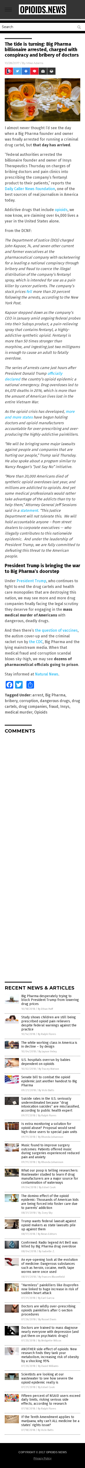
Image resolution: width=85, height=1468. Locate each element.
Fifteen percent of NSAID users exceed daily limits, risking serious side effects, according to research (50, 1400)
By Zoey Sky (45, 1212)
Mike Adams (34, 63)
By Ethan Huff (45, 1008)
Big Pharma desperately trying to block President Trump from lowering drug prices (50, 1000)
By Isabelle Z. (47, 1251)
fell (29, 291)
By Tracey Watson (48, 1068)
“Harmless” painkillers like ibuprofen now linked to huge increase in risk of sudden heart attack (49, 1289)
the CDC (36, 642)
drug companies (33, 706)
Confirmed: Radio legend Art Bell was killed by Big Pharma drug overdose (49, 1245)
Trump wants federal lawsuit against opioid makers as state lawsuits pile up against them (48, 1225)
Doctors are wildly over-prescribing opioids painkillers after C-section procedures (48, 1310)
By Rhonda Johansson (50, 1136)
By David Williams (48, 1366)
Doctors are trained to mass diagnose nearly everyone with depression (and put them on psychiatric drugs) (50, 1332)
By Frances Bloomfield (51, 1276)
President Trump (31, 581)
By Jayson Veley (47, 1051)
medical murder (18, 712)
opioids (61, 209)
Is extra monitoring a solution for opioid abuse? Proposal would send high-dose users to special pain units (49, 1128)
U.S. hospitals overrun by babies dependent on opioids (45, 1062)
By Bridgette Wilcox (49, 1340)
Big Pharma (55, 695)
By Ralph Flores (47, 1034)
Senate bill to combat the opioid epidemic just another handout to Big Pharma (49, 1081)
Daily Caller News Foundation (30, 189)
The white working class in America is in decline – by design (49, 1045)
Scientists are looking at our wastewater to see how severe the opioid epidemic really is (47, 1378)
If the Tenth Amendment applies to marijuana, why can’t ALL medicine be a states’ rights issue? (50, 1421)
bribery (11, 701)
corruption (28, 701)
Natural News (46, 674)
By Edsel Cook (47, 1187)
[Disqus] (42, 796)
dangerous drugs (55, 701)
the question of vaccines (56, 630)
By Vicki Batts (46, 1090)
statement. (29, 510)
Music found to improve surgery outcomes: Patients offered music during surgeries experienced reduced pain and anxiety (50, 1151)
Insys (64, 706)
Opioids (40, 712)
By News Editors (47, 1234)
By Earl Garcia (46, 1298)
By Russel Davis (47, 1319)
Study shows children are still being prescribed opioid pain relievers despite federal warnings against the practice (48, 1023)
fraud (53, 706)
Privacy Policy (42, 1458)
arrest (37, 695)
